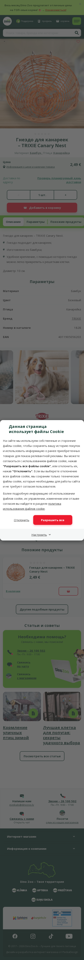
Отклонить (21, 520)
